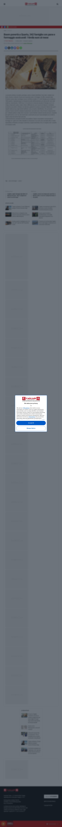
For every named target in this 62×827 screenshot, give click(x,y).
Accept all (31, 423)
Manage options (31, 428)
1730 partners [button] (26, 408)
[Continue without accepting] (31, 405)
